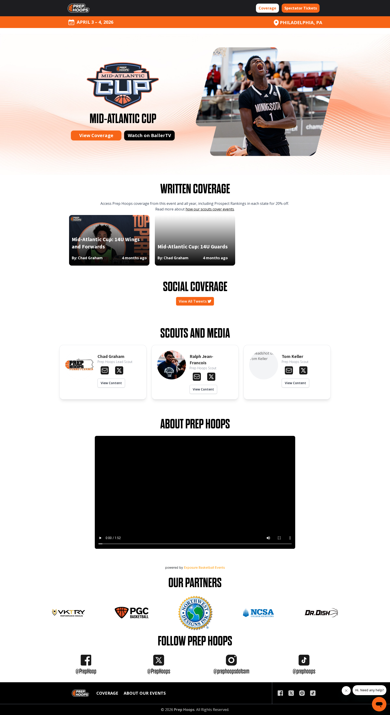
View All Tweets (193, 301)
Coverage (267, 8)
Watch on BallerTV (149, 135)
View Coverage (96, 135)
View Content (111, 383)
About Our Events (145, 693)
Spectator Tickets (300, 8)
